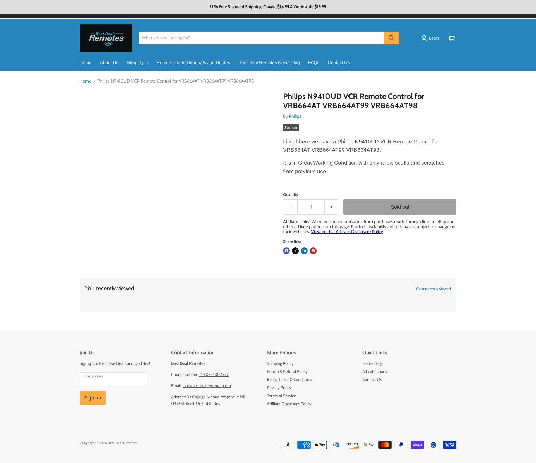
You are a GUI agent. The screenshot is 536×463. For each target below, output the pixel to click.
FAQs (313, 62)
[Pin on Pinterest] (313, 250)
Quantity (290, 194)
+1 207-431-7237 (214, 374)
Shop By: (136, 62)
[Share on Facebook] (286, 250)
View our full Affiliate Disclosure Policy (347, 231)
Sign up (92, 398)
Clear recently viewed (433, 288)
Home (86, 62)
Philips (295, 116)
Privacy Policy (279, 387)
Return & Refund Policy (287, 371)
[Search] (391, 38)
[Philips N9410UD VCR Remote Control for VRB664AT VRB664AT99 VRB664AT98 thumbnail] (90, 108)
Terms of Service (281, 395)
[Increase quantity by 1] (332, 207)
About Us (109, 62)
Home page (372, 363)
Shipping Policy (280, 363)
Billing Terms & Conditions (289, 379)
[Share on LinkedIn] (304, 250)
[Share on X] (295, 250)
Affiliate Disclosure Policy (289, 403)
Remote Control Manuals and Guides (193, 62)
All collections (374, 371)
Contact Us (339, 62)
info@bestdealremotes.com (207, 385)
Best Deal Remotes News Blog (269, 62)
